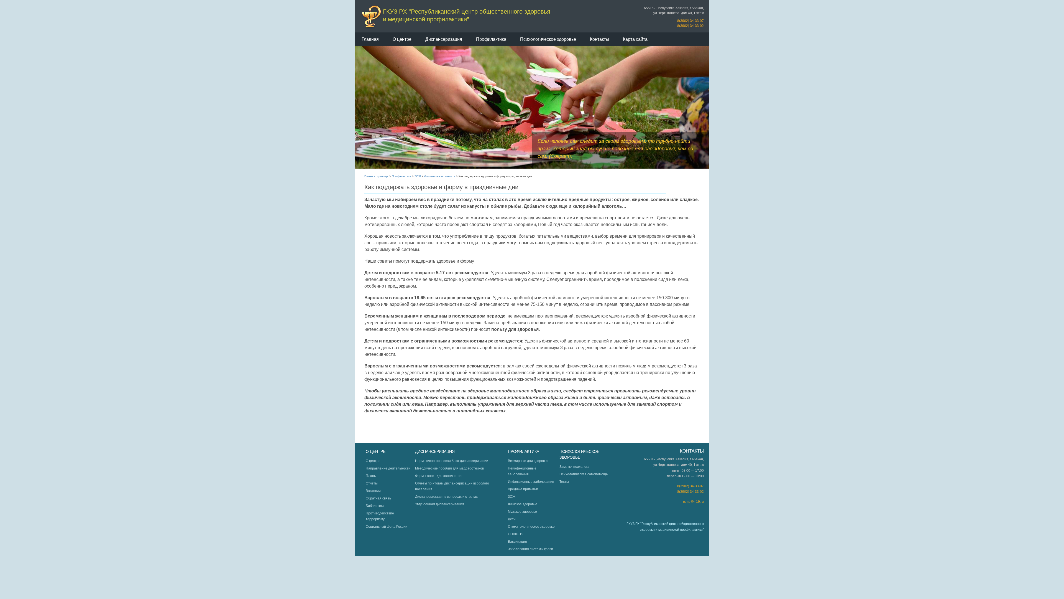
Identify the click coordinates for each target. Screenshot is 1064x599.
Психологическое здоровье (548, 39)
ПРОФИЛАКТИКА (523, 451)
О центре (402, 39)
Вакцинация (517, 542)
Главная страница (376, 176)
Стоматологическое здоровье (531, 527)
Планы (371, 476)
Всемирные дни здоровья (528, 461)
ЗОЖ (418, 176)
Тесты (564, 482)
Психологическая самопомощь (583, 474)
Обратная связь (378, 498)
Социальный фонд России (386, 527)
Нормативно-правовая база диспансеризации (451, 461)
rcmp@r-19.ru (693, 502)
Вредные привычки (523, 489)
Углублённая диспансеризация (439, 504)
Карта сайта (635, 39)
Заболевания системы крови (530, 549)
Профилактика (491, 39)
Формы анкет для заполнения (438, 476)
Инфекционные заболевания (531, 482)
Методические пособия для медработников (449, 468)
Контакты (599, 39)
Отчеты (372, 483)
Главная (370, 39)
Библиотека (375, 506)
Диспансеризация (443, 39)
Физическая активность (439, 176)
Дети (512, 519)
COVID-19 (515, 534)
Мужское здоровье (522, 512)
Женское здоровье (522, 504)
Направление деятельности (388, 468)
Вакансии (373, 491)
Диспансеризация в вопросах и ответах (446, 497)
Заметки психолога (574, 467)
